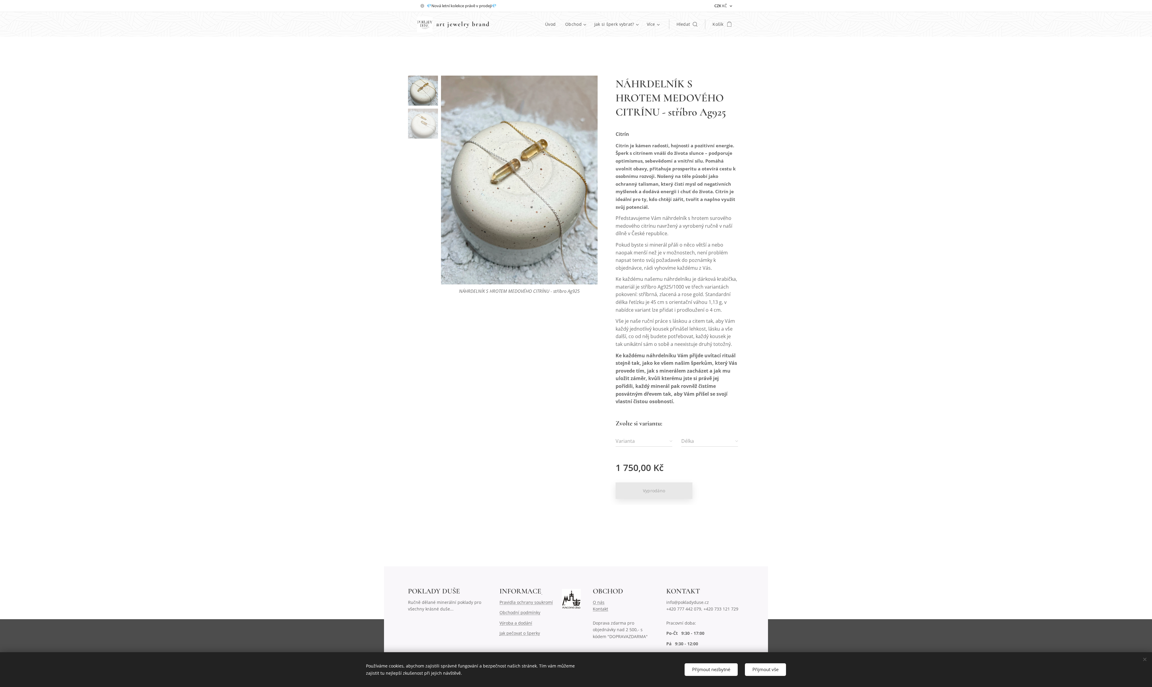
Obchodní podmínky (520, 612)
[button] (687, 24)
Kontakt (600, 609)
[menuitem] (552, 24)
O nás (598, 602)
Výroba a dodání (516, 623)
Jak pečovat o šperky (520, 633)
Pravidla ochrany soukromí (526, 602)
